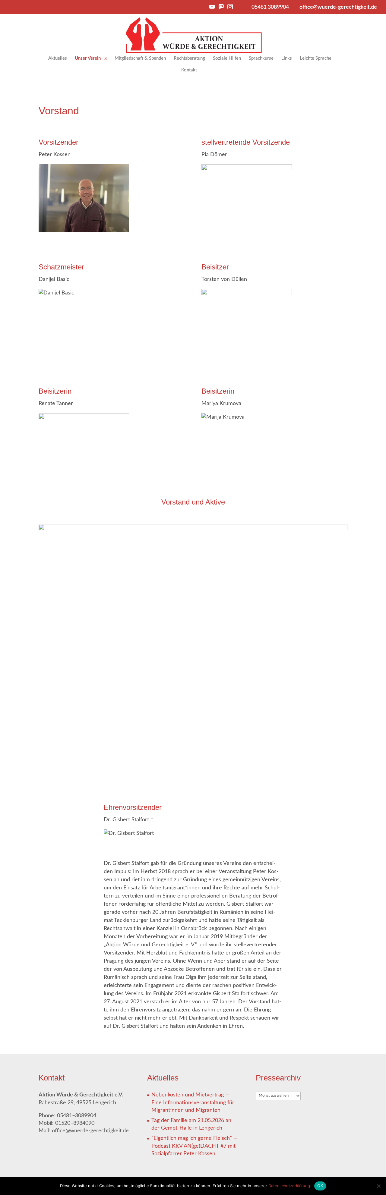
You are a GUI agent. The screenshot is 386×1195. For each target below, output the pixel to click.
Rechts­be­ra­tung (189, 58)
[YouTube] (211, 8)
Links (286, 58)
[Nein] (378, 1186)
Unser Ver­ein (88, 58)
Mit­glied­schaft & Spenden (140, 58)
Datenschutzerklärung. (289, 1185)
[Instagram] (229, 8)
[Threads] (238, 8)
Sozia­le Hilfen (227, 58)
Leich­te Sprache (315, 58)
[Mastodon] (220, 8)
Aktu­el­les (57, 58)
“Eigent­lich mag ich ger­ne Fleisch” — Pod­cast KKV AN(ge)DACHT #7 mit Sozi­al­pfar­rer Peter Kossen (194, 1146)
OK (320, 1185)
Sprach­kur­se (261, 58)
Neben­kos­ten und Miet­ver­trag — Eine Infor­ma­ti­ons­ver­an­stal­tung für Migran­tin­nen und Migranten (192, 1102)
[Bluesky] (202, 8)
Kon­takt (189, 70)
